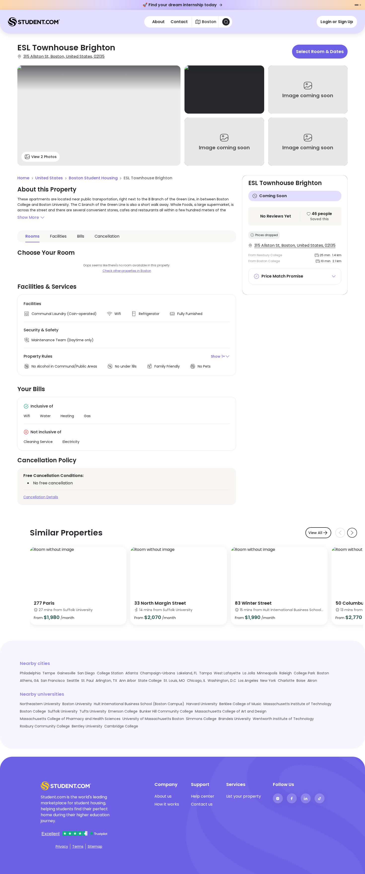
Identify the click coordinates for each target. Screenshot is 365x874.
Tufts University (92, 711)
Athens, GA (29, 680)
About (158, 22)
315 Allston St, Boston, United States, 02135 (64, 56)
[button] (126, 217)
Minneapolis (267, 673)
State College (150, 680)
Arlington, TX (106, 680)
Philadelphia (30, 673)
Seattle (73, 680)
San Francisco (53, 680)
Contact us (202, 804)
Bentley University (87, 726)
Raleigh (285, 673)
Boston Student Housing (93, 178)
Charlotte (286, 680)
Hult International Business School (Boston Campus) (139, 703)
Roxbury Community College (45, 726)
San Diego (86, 673)
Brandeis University (235, 718)
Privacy (62, 846)
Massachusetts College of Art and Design (230, 711)
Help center (202, 796)
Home (23, 178)
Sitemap (95, 846)
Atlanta (131, 673)
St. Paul (87, 680)
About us (163, 796)
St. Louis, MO (174, 680)
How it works (166, 804)
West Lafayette (227, 673)
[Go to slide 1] (357, 5)
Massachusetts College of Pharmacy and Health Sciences (70, 718)
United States (49, 178)
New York (268, 680)
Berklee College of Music (240, 703)
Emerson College (123, 711)
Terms (77, 846)
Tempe (48, 673)
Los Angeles (248, 680)
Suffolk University (62, 711)
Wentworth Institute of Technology (283, 718)
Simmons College (201, 718)
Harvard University (201, 703)
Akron (312, 680)
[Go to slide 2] (360, 5)
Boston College (33, 711)
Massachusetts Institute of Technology (297, 703)
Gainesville (66, 673)
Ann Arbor (127, 680)
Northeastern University (40, 703)
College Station (110, 673)
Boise (300, 680)
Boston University (77, 703)
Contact (179, 22)
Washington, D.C (222, 680)
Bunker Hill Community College (166, 711)
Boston (323, 673)
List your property (243, 796)
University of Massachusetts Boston (153, 718)
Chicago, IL (196, 680)
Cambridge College (121, 726)
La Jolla (249, 673)
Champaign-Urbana (157, 673)
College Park (304, 673)
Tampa (205, 673)
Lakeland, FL (187, 673)
